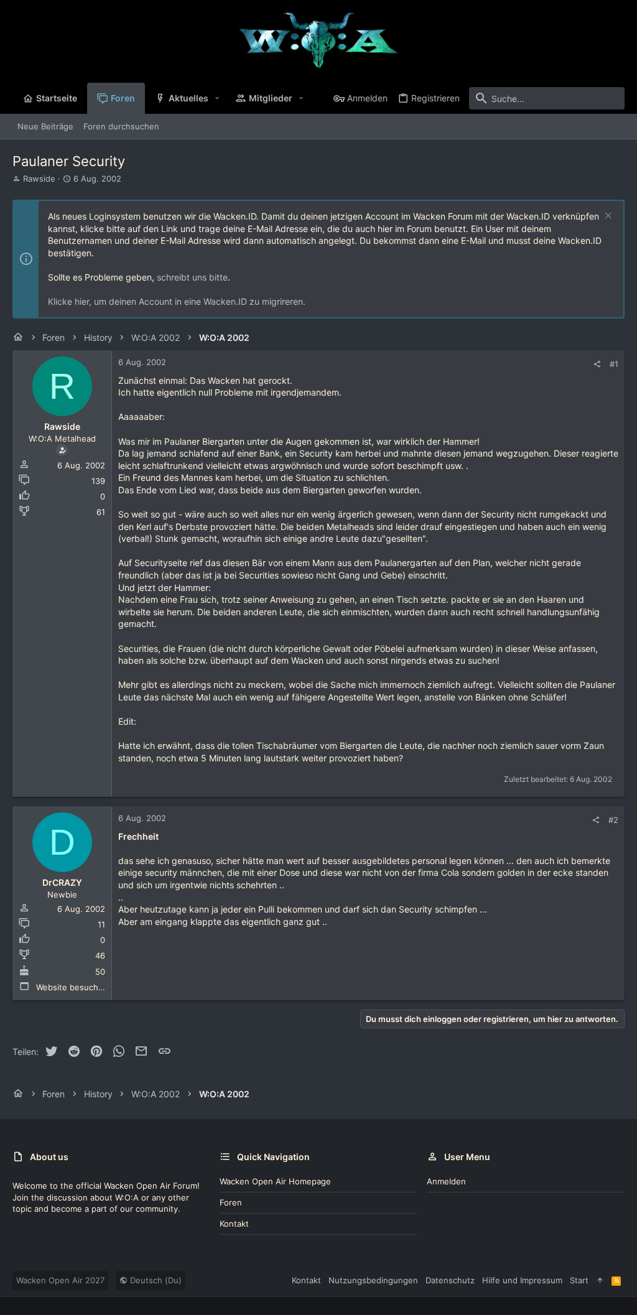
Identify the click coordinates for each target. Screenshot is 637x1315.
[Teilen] (596, 364)
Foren (231, 1202)
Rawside (39, 179)
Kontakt (234, 1224)
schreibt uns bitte (192, 277)
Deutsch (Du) (155, 1280)
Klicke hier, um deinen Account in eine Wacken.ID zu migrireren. (176, 301)
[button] (217, 98)
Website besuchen (72, 987)
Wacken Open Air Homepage (275, 1181)
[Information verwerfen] (607, 216)
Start (579, 1280)
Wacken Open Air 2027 (60, 1280)
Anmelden (446, 1181)
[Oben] (600, 1280)
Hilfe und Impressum (522, 1280)
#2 (613, 820)
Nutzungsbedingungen (373, 1280)
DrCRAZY (62, 882)
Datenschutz (450, 1280)
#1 (614, 364)
